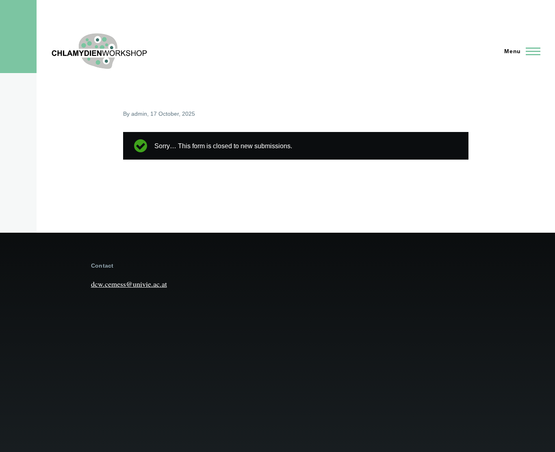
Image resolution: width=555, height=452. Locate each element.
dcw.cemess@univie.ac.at (129, 284)
